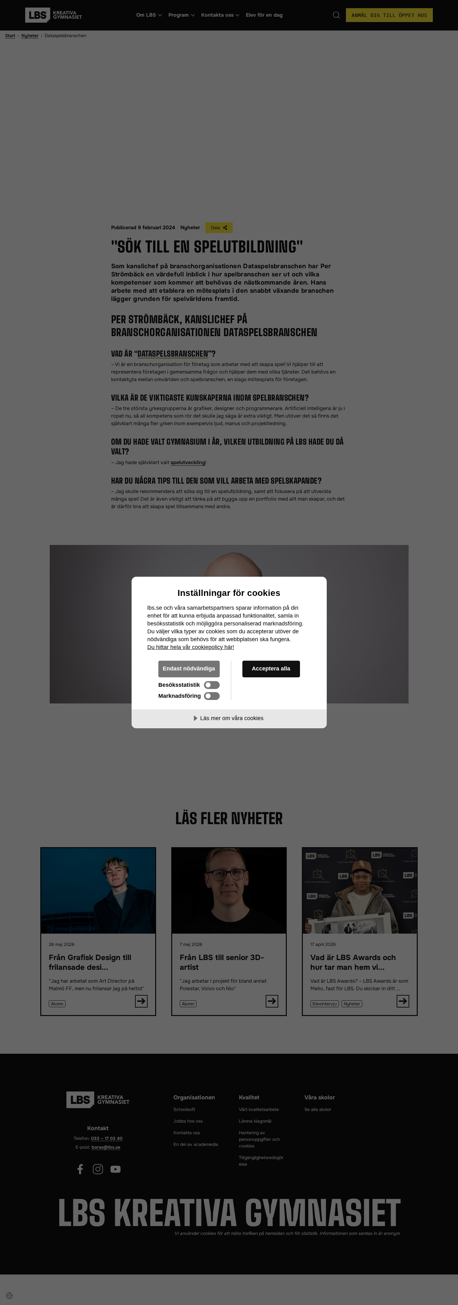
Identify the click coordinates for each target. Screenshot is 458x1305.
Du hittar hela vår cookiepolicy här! (190, 647)
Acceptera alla (271, 668)
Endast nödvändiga (189, 668)
